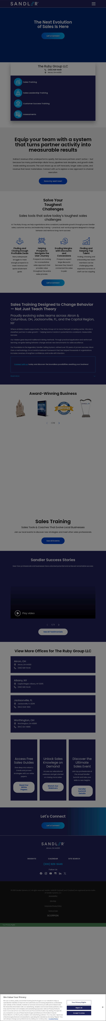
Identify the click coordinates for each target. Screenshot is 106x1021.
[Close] (102, 1007)
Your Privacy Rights (79, 1002)
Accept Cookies (79, 1013)
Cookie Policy (53, 1019)
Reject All (79, 1008)
